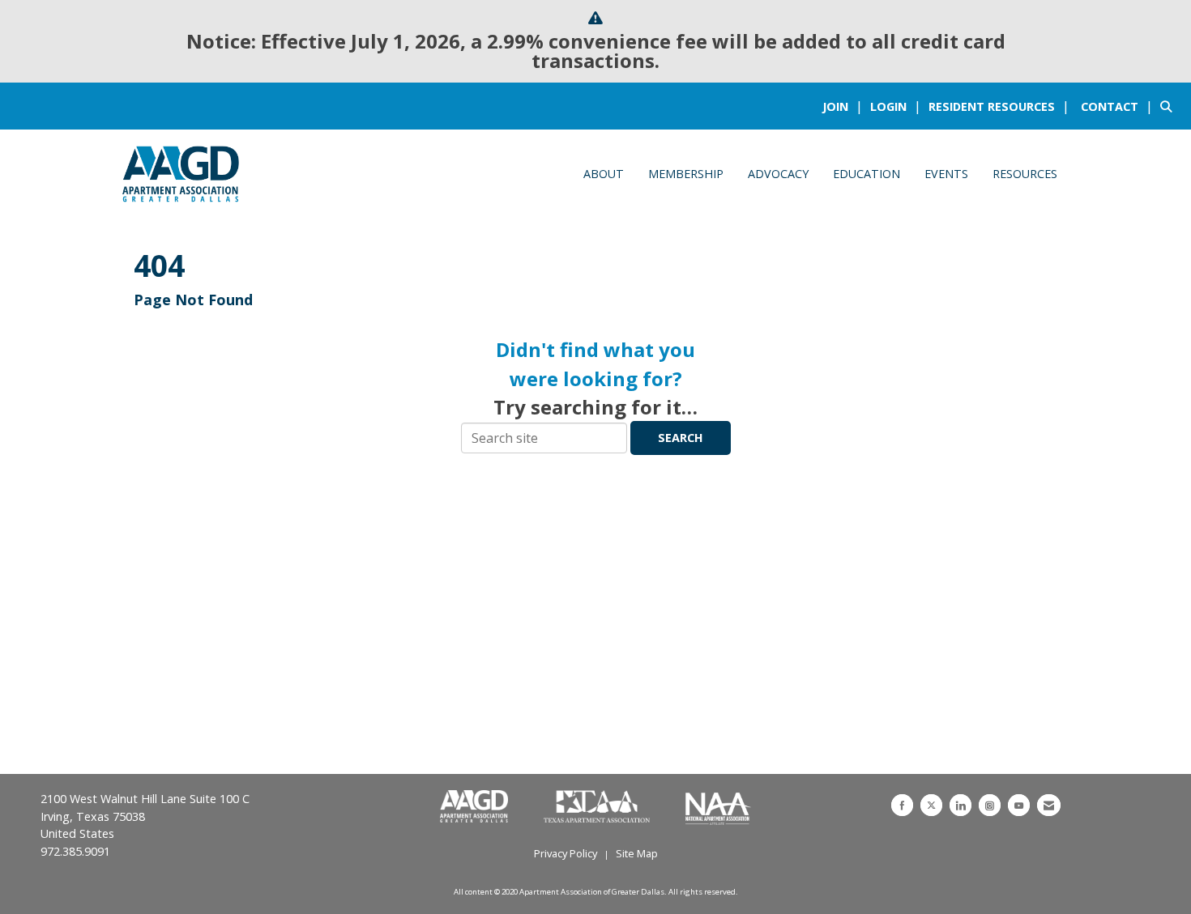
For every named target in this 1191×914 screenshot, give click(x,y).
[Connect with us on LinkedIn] (960, 805)
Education (866, 173)
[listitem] (844, 106)
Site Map (637, 853)
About (603, 173)
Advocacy (778, 173)
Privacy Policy (565, 853)
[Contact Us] (1049, 805)
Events (946, 173)
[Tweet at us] (931, 805)
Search (680, 437)
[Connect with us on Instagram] (990, 805)
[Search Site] (1169, 106)
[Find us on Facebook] (902, 805)
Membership (686, 173)
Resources (1024, 173)
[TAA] (598, 807)
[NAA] (718, 807)
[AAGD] (475, 807)
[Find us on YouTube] (1019, 805)
